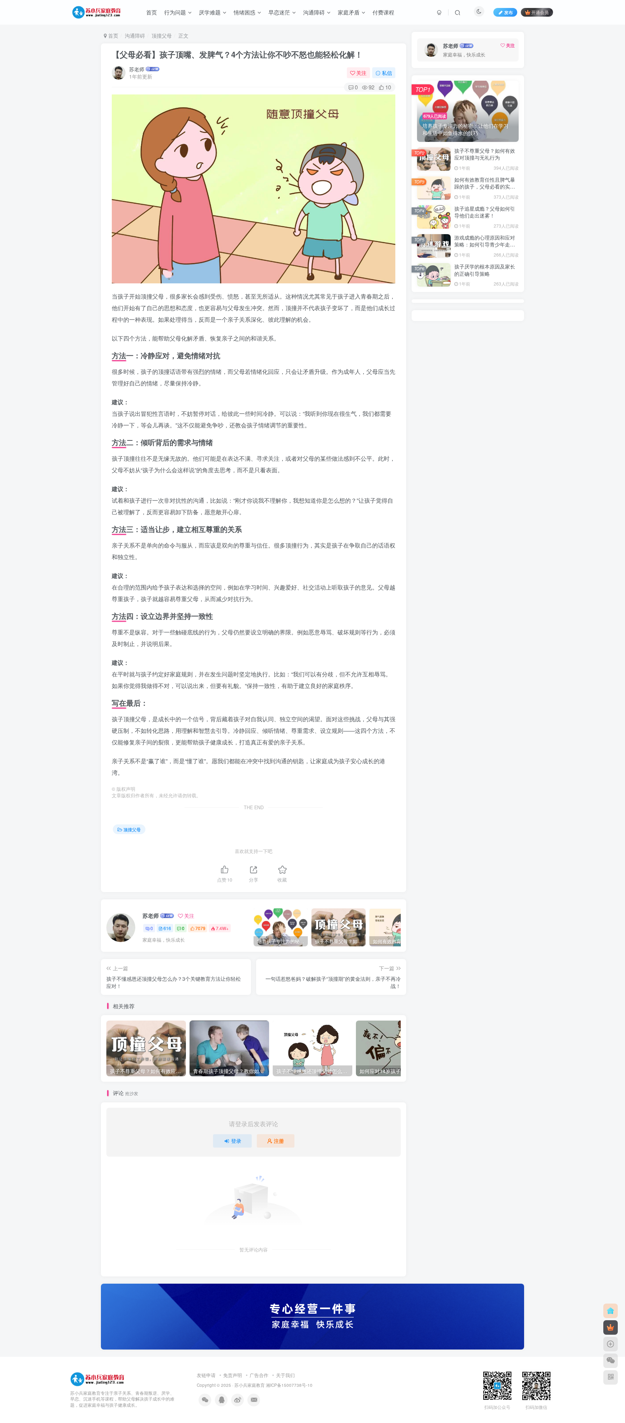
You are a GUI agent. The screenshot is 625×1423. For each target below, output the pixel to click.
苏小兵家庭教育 (249, 1385)
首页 (112, 35)
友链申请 (206, 1375)
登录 (236, 1140)
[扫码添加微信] (610, 1361)
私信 (387, 72)
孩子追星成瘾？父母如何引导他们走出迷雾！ (484, 212)
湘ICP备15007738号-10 (289, 1385)
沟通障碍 (135, 35)
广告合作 (259, 1375)
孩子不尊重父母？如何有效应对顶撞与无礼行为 (484, 154)
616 (167, 928)
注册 (279, 1140)
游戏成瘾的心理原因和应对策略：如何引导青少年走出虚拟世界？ (484, 244)
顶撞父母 (162, 35)
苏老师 (136, 69)
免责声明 (232, 1375)
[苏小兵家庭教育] (97, 1378)
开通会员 (540, 12)
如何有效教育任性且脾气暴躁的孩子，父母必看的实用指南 (484, 186)
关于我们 (285, 1375)
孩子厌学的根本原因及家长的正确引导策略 (484, 270)
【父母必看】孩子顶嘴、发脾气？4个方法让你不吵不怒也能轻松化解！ (237, 54)
